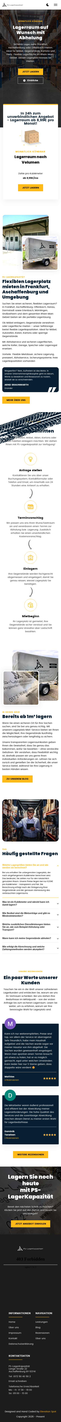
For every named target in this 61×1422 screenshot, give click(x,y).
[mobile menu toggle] (55, 5)
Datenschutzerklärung (21, 1344)
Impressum (15, 1333)
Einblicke (32, 80)
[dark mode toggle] (47, 4)
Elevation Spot (48, 1411)
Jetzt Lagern (30, 72)
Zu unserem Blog (17, 779)
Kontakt (13, 1338)
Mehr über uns (16, 400)
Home (12, 1322)
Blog (37, 1327)
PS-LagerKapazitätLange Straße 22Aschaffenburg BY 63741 (22, 1369)
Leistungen (41, 1322)
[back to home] (12, 4)
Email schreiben (18, 1381)
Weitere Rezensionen (30, 1154)
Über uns (14, 1327)
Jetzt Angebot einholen (30, 1224)
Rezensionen (42, 1333)
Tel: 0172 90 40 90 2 (20, 1376)
